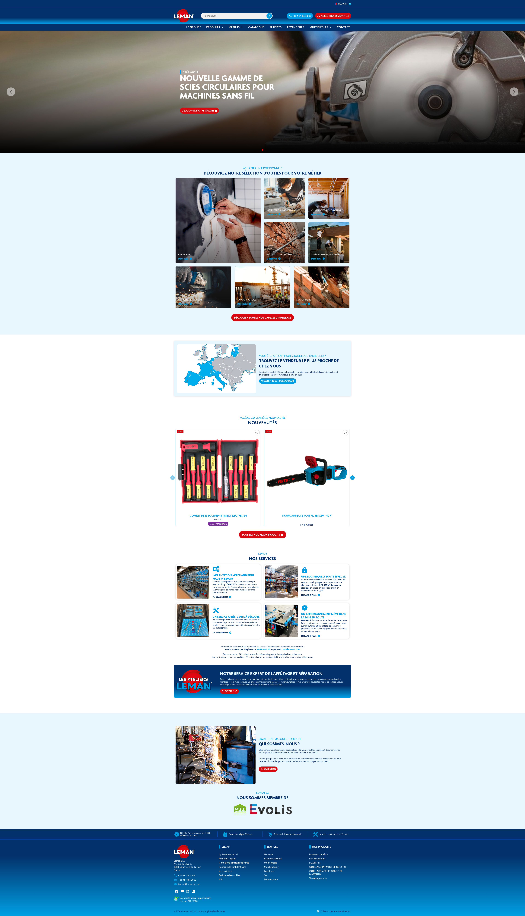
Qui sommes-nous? (228, 854)
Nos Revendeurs (317, 858)
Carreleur (184, 256)
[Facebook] (176, 891)
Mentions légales (227, 858)
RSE (220, 879)
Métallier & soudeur (190, 301)
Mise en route (271, 879)
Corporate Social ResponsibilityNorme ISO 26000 (195, 899)
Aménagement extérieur (325, 256)
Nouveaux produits (318, 854)
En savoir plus (220, 597)
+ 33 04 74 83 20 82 (187, 879)
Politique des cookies (229, 875)
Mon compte (270, 862)
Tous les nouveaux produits (262, 534)
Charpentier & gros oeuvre (327, 212)
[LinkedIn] (193, 891)
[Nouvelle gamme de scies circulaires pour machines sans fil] (262, 150)
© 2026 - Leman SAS (184, 911)
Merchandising (271, 866)
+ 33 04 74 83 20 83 (187, 875)
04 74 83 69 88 (263, 649)
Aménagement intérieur (281, 256)
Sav (265, 875)
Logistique (269, 871)
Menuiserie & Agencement (281, 212)
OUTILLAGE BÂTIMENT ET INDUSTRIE (327, 866)
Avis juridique (225, 871)
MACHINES (314, 862)
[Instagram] (188, 891)
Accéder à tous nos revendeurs (277, 381)
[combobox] (342, 3)
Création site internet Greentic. (335, 911)
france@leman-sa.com (189, 884)
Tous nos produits (318, 878)
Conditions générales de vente (234, 862)
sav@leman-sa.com (291, 649)
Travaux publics (246, 301)
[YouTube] (182, 891)
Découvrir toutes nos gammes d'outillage (262, 317)
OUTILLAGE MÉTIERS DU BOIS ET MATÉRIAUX (325, 873)
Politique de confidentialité (232, 866)
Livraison (268, 854)
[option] (262, 92)
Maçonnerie (303, 301)
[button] (300, 16)
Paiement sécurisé (273, 858)
